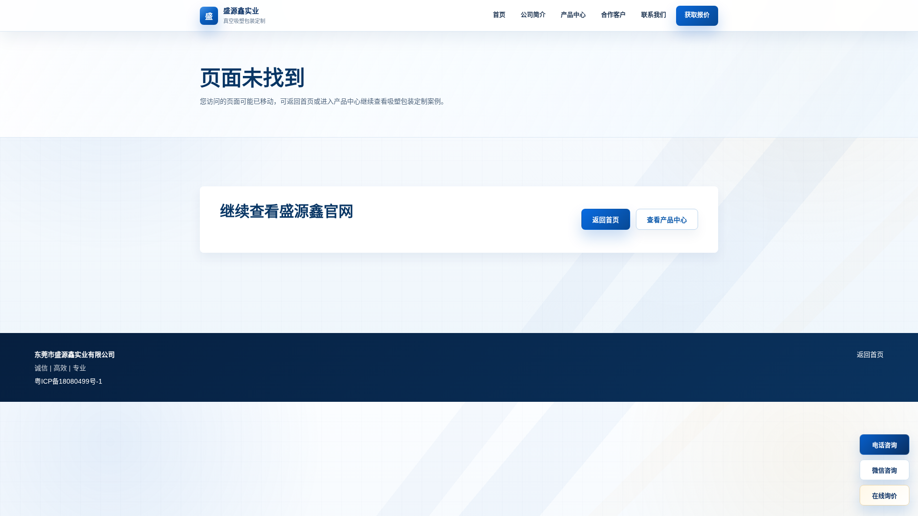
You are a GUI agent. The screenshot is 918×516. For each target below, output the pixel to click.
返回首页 (605, 220)
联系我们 (653, 14)
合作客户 (613, 14)
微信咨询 (884, 470)
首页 (499, 14)
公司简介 (533, 14)
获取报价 (697, 14)
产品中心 (573, 14)
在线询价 (884, 495)
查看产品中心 (667, 220)
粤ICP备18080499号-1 (68, 381)
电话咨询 (884, 445)
